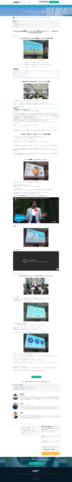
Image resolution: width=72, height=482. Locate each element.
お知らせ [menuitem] (24, 427)
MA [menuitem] (29, 431)
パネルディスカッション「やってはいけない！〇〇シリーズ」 (23, 76)
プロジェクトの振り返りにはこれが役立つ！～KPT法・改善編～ (23, 386)
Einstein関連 (16, 25)
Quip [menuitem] (33, 427)
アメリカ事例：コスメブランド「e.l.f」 (19, 75)
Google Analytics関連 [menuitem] (26, 430)
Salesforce (16, 23)
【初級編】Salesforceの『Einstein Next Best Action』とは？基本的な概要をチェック (26, 387)
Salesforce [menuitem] (28, 427)
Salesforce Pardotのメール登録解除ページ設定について (22, 389)
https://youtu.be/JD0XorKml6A (21, 224)
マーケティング (17, 22)
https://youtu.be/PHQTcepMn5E (21, 273)
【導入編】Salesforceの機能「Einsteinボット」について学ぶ (22, 388)
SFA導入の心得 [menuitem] (33, 430)
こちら (42, 399)
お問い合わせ (36, 463)
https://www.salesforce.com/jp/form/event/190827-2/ (30, 125)
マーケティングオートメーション (19, 24)
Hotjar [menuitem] (33, 431)
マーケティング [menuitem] (25, 431)
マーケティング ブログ (19, 17)
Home (14, 17)
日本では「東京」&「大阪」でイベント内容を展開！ (21, 73)
